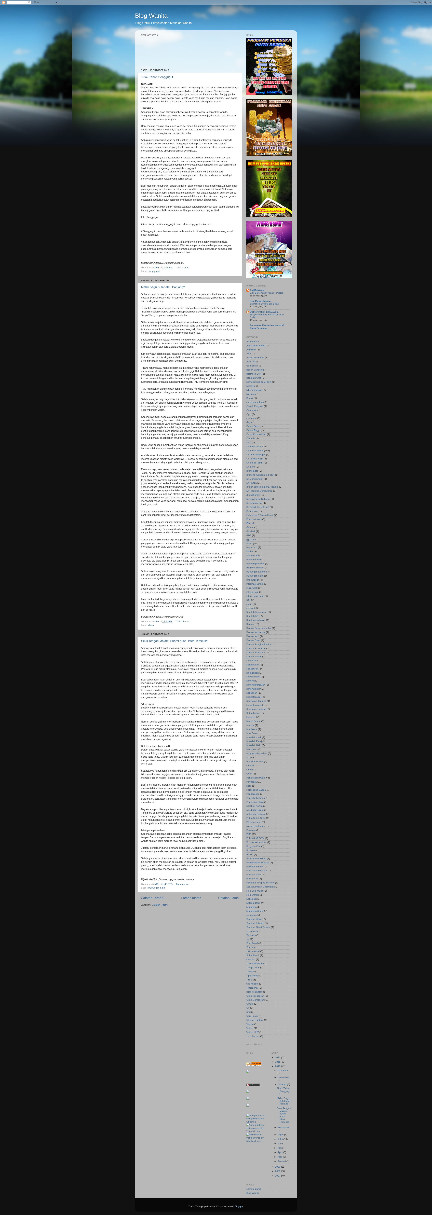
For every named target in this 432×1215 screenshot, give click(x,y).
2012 (278, 1057)
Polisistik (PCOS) (255, 838)
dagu (151, 625)
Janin (249, 604)
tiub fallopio (252, 983)
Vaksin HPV (252, 1032)
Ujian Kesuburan (255, 996)
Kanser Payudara (255, 652)
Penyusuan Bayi (255, 802)
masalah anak (253, 737)
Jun (280, 1143)
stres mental (253, 951)
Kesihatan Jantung (256, 701)
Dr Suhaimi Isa (254, 503)
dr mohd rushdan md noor (260, 475)
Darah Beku (252, 426)
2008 (278, 1171)
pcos (248, 786)
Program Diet (253, 846)
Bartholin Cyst (253, 374)
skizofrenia (252, 931)
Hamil (249, 543)
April (280, 1152)
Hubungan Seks (156, 887)
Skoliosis (251, 935)
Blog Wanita (151, 15)
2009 (278, 1167)
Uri (247, 1008)
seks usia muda (254, 891)
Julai (280, 1139)
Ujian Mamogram (255, 1000)
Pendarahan (253, 794)
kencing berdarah (255, 685)
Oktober (282, 1084)
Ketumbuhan (253, 713)
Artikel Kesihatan (255, 357)
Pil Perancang (253, 822)
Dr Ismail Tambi (254, 462)
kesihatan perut (254, 705)
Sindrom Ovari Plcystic (258, 927)
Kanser (250, 624)
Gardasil (250, 531)
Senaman (251, 907)
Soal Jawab (252, 943)
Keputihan (251, 693)
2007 (278, 1176)
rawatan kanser (254, 866)
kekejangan (252, 673)
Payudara (251, 782)
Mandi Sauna (253, 721)
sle (247, 939)
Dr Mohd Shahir (254, 479)
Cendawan (252, 410)
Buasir (249, 398)
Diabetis (250, 438)
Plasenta (251, 830)
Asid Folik (251, 361)
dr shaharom (253, 495)
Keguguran (252, 668)
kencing (250, 680)
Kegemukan (252, 664)
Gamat (250, 527)
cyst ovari (251, 418)
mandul (250, 725)
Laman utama (191, 898)
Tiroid (249, 979)
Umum (249, 1004)
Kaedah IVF (252, 616)
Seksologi (251, 899)
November (283, 1077)
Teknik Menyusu (255, 963)
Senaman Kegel (254, 911)
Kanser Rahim (254, 656)
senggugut (154, 271)
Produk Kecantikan (256, 842)
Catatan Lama (228, 898)
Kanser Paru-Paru (256, 648)
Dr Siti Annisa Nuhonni (258, 499)
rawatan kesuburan (256, 870)
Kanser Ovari (253, 640)
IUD (248, 600)
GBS (248, 535)
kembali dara (253, 676)
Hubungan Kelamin (256, 571)
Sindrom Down (254, 919)
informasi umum (255, 584)
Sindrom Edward (255, 923)
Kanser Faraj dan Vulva (258, 628)
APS (248, 353)
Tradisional (252, 988)
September (284, 1127)
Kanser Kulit (252, 636)
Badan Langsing (255, 369)
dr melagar (252, 471)
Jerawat (250, 608)
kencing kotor (253, 689)
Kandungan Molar (255, 620)
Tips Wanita (252, 975)
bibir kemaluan (254, 390)
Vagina (250, 1024)
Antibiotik (251, 349)
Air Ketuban (252, 341)
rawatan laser (253, 874)
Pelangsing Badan (256, 790)
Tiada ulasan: (183, 267)
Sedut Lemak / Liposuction (260, 886)
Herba (249, 551)
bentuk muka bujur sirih (258, 382)
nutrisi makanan (254, 761)
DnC (248, 442)
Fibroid (250, 523)
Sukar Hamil (252, 955)
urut (248, 1012)
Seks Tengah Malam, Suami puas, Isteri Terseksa (174, 641)
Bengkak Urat (253, 378)
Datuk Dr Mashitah (256, 434)
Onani (249, 769)
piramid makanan (255, 826)
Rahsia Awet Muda (256, 858)
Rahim (249, 854)
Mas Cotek (252, 733)
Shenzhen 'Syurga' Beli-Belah (264, 304)
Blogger (239, 1206)
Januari (282, 1161)
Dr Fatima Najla (254, 458)
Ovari (249, 773)
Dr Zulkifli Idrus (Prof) (257, 507)
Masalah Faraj (254, 741)
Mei (280, 1148)
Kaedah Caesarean (256, 612)
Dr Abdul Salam (254, 446)
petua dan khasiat (255, 814)
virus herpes (253, 1036)
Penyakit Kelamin (255, 798)
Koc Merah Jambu (260, 301)
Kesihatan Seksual (256, 709)
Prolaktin (251, 850)
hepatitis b (251, 547)
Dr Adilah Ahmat (254, 450)
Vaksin (249, 1028)
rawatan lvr (252, 878)
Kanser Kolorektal (255, 632)
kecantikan (252, 660)
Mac (280, 1157)
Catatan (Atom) (160, 905)
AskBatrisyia (257, 290)
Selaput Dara (253, 903)
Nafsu (249, 757)
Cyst (248, 414)
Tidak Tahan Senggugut (157, 77)
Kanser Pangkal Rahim (258, 644)
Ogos (281, 1134)
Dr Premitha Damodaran (259, 491)
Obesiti (250, 765)
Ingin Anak (252, 588)
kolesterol (251, 717)
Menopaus (252, 749)
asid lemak (252, 365)
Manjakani (251, 729)
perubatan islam (255, 810)
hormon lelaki (253, 559)
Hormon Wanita (254, 567)
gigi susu (251, 539)
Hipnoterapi (252, 555)
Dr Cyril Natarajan (255, 454)
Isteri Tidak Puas (255, 596)
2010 (278, 1066)
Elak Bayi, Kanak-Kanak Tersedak (267, 293)
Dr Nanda (251, 483)
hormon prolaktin (255, 563)
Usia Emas (252, 1016)
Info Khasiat (252, 580)
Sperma (250, 947)
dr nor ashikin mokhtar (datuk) (262, 487)
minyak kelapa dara (256, 753)
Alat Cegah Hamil (255, 345)
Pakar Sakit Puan (255, 777)
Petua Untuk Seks (255, 818)
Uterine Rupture (254, 1020)
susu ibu (250, 959)
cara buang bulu (255, 402)
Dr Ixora (250, 467)
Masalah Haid (253, 745)
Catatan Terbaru (152, 898)
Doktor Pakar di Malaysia (264, 312)
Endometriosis (254, 519)
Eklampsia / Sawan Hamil (259, 515)
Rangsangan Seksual (257, 862)
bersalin (250, 386)
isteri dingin (252, 592)
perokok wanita (254, 806)
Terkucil (250, 971)
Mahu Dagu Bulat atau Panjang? (163, 287)
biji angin (251, 394)
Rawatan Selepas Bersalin (260, 882)
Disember (283, 1070)
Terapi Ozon (253, 967)
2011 (278, 1062)
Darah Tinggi (253, 430)
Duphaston (252, 511)
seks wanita (252, 895)
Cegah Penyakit (254, 406)
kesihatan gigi (253, 697)
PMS (248, 834)
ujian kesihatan (254, 992)
